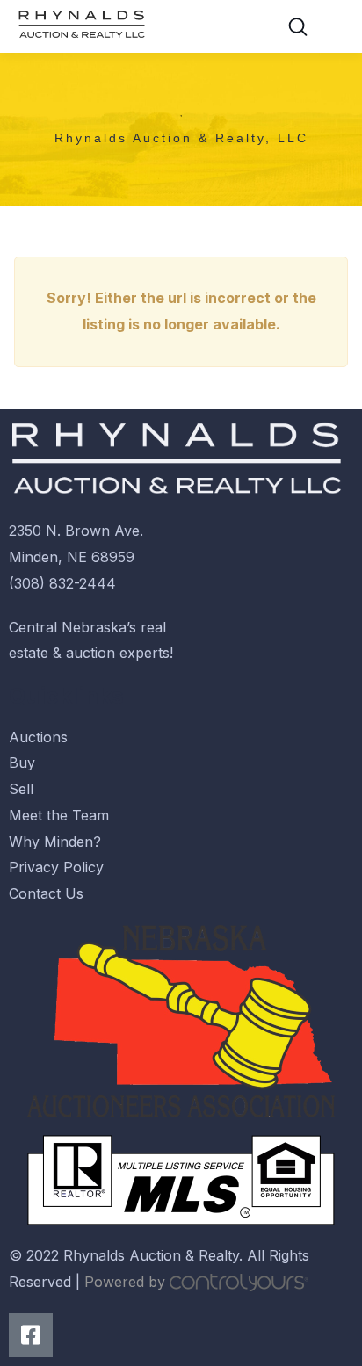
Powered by (127, 1281)
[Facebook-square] (31, 1335)
